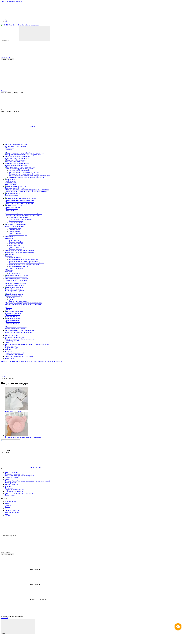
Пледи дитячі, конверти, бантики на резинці (19, 339)
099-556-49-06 (5, 57)
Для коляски (9, 351)
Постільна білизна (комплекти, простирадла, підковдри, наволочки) (27, 344)
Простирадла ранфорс (16, 242)
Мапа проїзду (5, 618)
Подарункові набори (11, 335)
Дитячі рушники (10, 346)
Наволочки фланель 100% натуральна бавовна (24, 264)
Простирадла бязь (14, 245)
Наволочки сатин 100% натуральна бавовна (23, 259)
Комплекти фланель (15, 233)
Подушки (12, 297)
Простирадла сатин (15, 240)
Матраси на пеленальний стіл (14, 353)
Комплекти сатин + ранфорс (18, 235)
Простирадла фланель (16, 243)
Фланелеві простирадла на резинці (20, 219)
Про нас (15, 361)
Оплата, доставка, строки (30, 361)
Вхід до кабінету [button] (10, 501)
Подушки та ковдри (11, 348)
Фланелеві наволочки (16, 221)
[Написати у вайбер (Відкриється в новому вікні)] (15, 16)
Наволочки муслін (15, 257)
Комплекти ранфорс (15, 231)
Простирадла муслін (15, 249)
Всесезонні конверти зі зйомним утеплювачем (24, 172)
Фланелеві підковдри (15, 222)
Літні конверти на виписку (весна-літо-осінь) (24, 174)
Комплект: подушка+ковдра (18, 301)
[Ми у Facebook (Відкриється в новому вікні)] (132, 16)
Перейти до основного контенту (11, 1)
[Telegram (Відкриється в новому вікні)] (44, 16)
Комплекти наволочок (16, 268)
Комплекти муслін (15, 228)
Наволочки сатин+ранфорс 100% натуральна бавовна (26, 263)
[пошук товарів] (34, 33)
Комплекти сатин (14, 229)
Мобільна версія (35, 467)
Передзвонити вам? (7, 59)
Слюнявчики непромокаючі (14, 355)
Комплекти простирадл (16, 247)
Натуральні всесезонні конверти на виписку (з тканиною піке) (29, 176)
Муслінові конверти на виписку (19, 170)
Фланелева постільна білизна (18, 217)
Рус (6, 21)
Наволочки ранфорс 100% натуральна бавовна (24, 261)
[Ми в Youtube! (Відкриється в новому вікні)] (103, 16)
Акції (20, 361)
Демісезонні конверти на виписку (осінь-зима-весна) (26, 177)
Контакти (59, 361)
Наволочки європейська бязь (18, 266)
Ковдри (11, 299)
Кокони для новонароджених (14, 337)
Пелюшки (8, 349)
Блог (54, 361)
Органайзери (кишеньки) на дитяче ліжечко (19, 356)
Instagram (10, 361)
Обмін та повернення (45, 361)
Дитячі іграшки (10, 358)
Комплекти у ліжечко (12, 341)
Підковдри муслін (14, 273)
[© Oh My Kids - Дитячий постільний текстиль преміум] (10, 448)
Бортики (7, 342)
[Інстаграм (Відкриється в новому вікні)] (73, 16)
